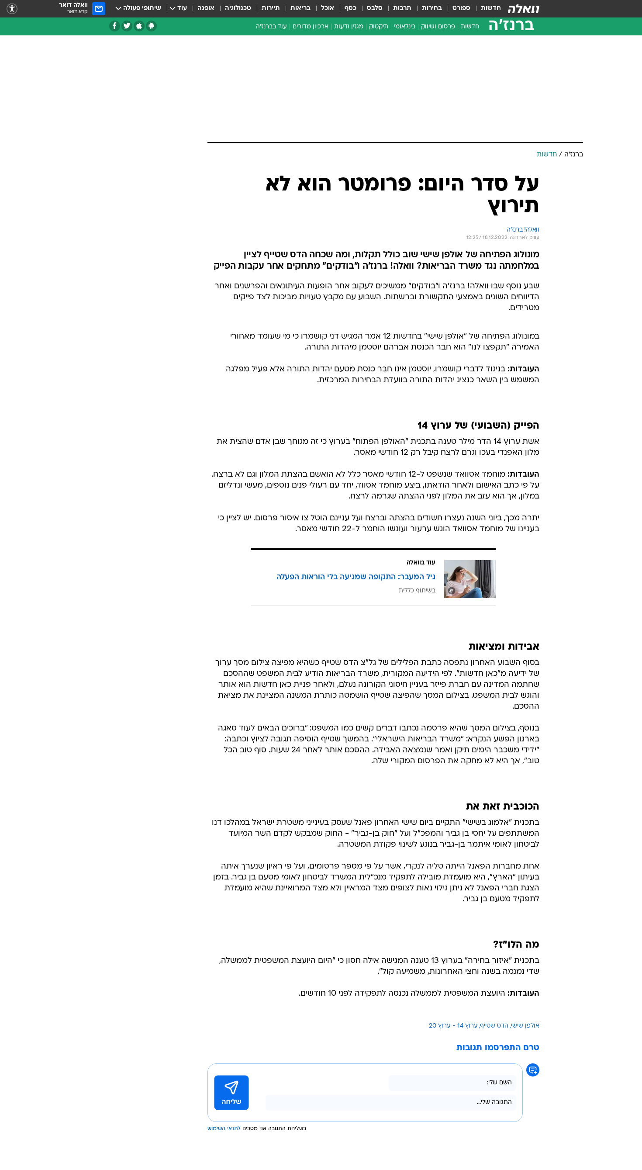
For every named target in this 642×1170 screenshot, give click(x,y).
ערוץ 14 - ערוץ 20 (453, 1026)
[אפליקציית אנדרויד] (151, 26)
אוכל (327, 8)
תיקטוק (378, 27)
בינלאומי (404, 27)
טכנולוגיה (238, 8)
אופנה (205, 8)
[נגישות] (12, 8)
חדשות (491, 8)
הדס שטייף (494, 1026)
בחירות (432, 8)
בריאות (300, 8)
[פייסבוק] (114, 26)
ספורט (461, 8)
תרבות (402, 8)
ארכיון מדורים (310, 27)
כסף (350, 8)
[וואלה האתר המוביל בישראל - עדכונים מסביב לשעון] (523, 8)
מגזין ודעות (348, 27)
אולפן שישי (525, 1026)
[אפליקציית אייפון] (139, 26)
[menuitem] (485, 9)
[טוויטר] (126, 26)
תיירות (271, 8)
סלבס (375, 8)
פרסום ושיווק (438, 27)
